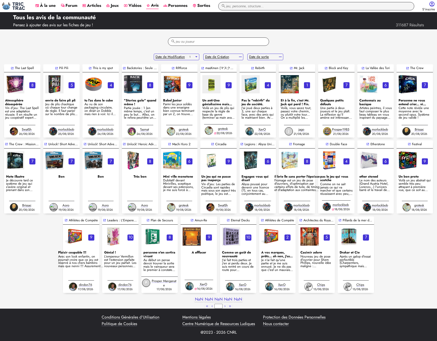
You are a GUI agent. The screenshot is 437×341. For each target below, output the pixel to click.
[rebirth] (251, 84)
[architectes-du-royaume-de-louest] (309, 236)
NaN (199, 299)
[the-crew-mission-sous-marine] (15, 160)
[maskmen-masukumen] (211, 84)
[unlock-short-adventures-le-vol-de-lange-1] (93, 160)
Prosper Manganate (164, 283)
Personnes (175, 5)
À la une (45, 5)
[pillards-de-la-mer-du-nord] (349, 236)
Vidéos (132, 5)
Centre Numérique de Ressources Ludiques (218, 324)
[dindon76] (73, 287)
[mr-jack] (290, 84)
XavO (262, 129)
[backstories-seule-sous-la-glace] (133, 84)
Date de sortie (259, 57)
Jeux (112, 5)
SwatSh (27, 129)
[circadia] (211, 160)
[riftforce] (172, 84)
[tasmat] (132, 131)
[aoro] (54, 207)
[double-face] (329, 160)
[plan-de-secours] (152, 236)
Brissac (419, 129)
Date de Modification (170, 57)
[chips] (308, 287)
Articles (91, 5)
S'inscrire (428, 9)
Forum (69, 5)
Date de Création (217, 57)
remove (240, 57)
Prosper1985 (340, 129)
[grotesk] (171, 131)
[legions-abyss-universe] (251, 160)
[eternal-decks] (231, 236)
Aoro (65, 205)
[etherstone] (368, 160)
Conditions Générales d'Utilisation (130, 317)
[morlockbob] (53, 131)
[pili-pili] (54, 84)
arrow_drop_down (196, 57)
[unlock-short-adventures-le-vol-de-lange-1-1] (54, 160)
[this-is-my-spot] (93, 84)
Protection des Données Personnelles (294, 317)
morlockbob (66, 129)
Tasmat (144, 129)
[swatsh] (14, 131)
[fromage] (290, 160)
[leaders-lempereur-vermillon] (113, 236)
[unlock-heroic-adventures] (133, 160)
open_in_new (12, 68)
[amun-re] (192, 236)
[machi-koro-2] (172, 160)
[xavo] (250, 131)
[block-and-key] (329, 84)
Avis (152, 5)
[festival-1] (408, 160)
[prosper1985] (327, 131)
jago (301, 129)
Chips (321, 284)
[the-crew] (408, 84)
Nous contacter (276, 324)
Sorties (201, 5)
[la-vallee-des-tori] (368, 84)
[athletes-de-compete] (74, 236)
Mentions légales (196, 317)
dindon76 (85, 284)
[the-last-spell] (15, 84)
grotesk (184, 129)
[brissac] (406, 131)
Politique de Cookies (119, 324)
